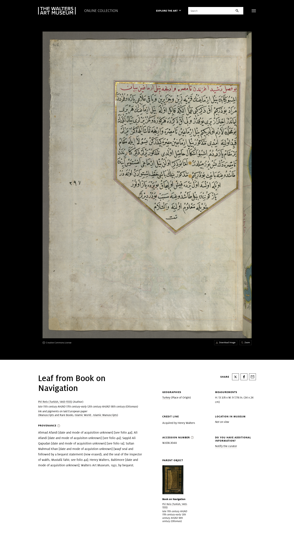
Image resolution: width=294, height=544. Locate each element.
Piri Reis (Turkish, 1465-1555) (55, 402)
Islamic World (83, 415)
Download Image (227, 342)
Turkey (166, 397)
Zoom (247, 342)
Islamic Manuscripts (105, 415)
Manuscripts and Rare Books (56, 415)
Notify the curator (226, 446)
